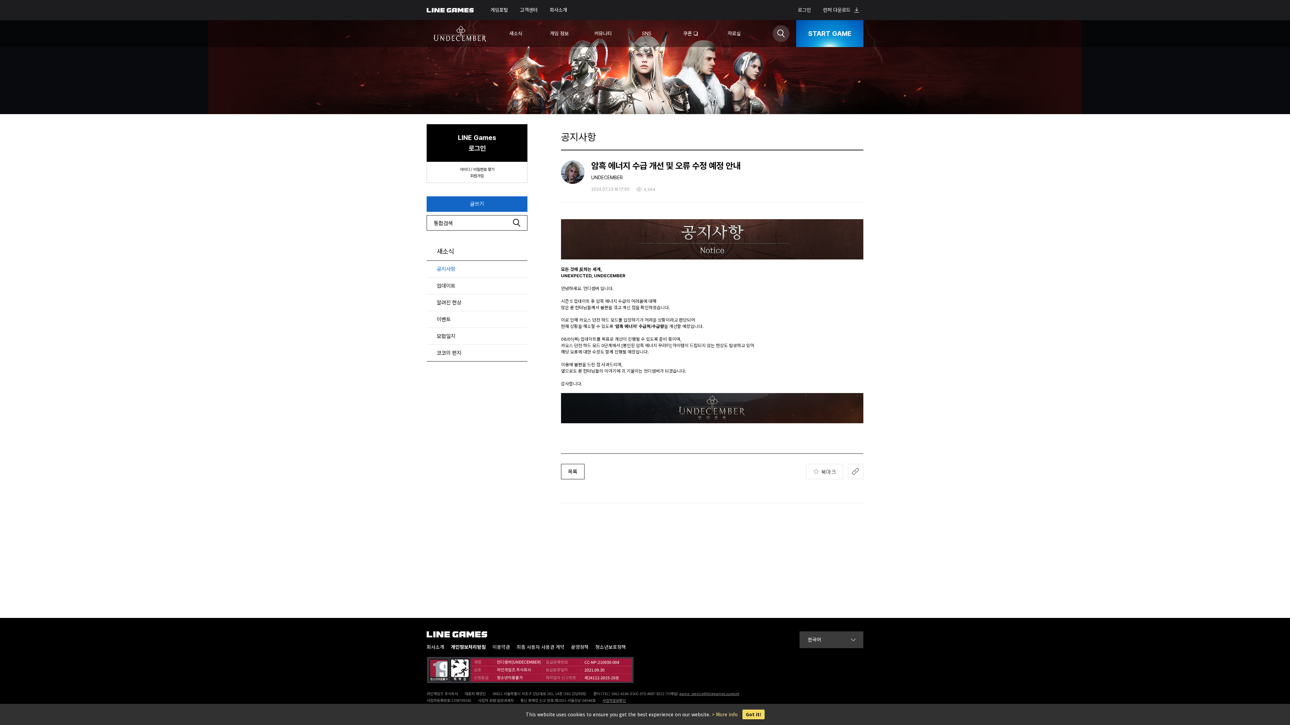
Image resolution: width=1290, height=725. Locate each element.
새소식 (445, 251)
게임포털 (499, 10)
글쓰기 (477, 204)
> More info (725, 714)
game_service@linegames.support (709, 693)
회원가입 (477, 176)
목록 (572, 472)
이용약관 (501, 647)
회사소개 (558, 10)
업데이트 (446, 286)
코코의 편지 (449, 353)
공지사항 (446, 269)
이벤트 (444, 319)
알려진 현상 (449, 302)
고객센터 (529, 10)
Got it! (753, 714)
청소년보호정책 (610, 647)
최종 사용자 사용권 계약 (540, 647)
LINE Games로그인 (477, 143)
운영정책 (580, 647)
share (855, 471)
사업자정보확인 (614, 700)
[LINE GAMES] (462, 634)
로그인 (804, 10)
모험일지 (446, 336)
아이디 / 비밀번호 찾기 (477, 169)
